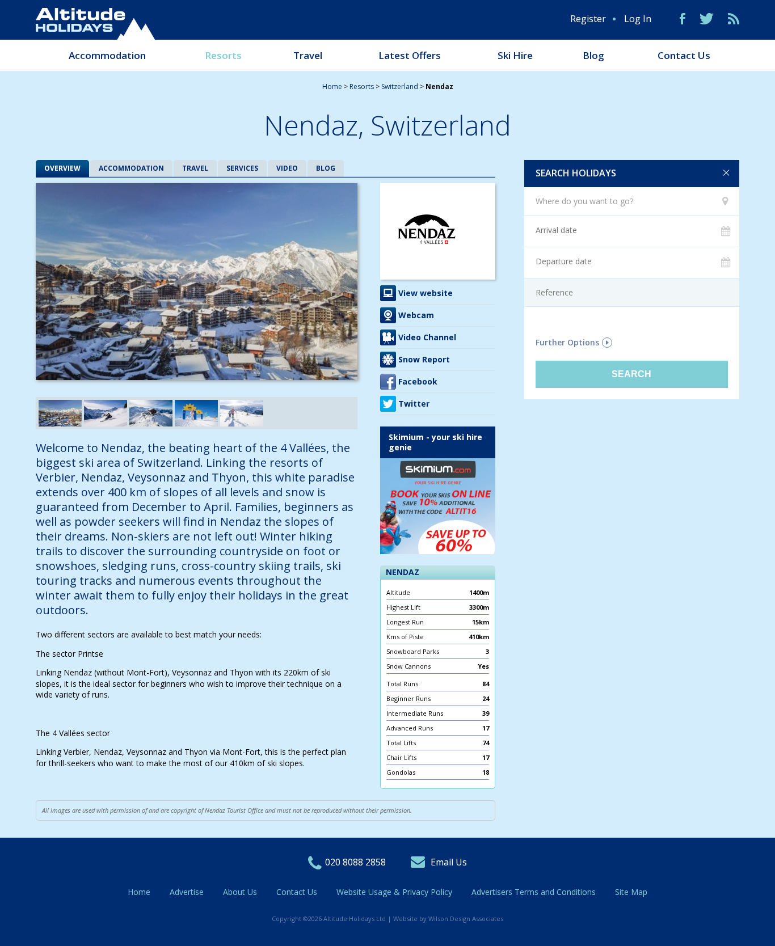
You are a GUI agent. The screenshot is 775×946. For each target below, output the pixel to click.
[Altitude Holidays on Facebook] (682, 18)
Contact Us (684, 55)
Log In (637, 18)
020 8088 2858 (355, 862)
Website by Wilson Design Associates (448, 918)
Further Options (567, 342)
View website (425, 293)
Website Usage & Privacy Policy (394, 891)
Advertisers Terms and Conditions (533, 891)
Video (287, 168)
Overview (62, 168)
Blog (593, 55)
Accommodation (107, 55)
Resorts (223, 55)
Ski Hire (515, 55)
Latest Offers (409, 55)
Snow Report (424, 359)
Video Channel (427, 337)
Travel (307, 55)
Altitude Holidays (95, 24)
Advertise (187, 891)
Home (332, 86)
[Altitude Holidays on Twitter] (707, 18)
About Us (240, 891)
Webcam (416, 315)
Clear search (726, 173)
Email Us (449, 862)
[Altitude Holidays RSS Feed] (733, 18)
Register (588, 18)
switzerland (399, 86)
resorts (361, 86)
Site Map (631, 891)
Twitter (413, 403)
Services (242, 168)
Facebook (417, 381)
